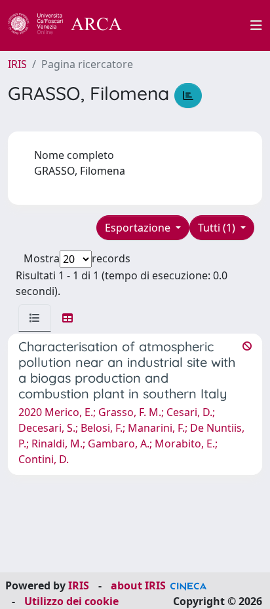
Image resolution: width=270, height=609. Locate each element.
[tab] (34, 318)
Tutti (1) (218, 227)
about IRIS (138, 585)
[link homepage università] (193, 25)
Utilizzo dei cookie (71, 601)
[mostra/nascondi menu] (256, 25)
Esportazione (139, 227)
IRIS (17, 64)
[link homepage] (72, 25)
